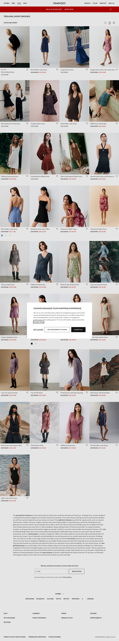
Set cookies (38, 330)
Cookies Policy (38, 322)
